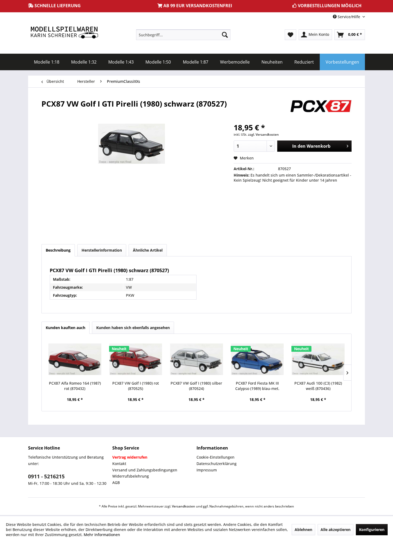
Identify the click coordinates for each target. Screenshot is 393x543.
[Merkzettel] (290, 34)
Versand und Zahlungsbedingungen (144, 469)
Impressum (206, 469)
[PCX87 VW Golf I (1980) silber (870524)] (196, 359)
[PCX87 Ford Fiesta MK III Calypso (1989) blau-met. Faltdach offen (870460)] (257, 359)
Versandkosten (183, 506)
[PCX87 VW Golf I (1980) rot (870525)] (135, 359)
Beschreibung (58, 250)
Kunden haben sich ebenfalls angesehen (133, 327)
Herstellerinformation (102, 250)
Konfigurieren (371, 529)
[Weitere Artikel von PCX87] (321, 109)
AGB (116, 482)
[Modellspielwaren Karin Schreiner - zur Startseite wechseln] (64, 33)
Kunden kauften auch (65, 327)
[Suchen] (224, 34)
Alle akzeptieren (335, 529)
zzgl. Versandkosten (263, 134)
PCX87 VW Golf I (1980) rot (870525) (135, 386)
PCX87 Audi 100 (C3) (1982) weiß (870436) (318, 386)
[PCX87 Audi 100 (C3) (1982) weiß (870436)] (318, 359)
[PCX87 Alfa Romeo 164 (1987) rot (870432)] (74, 359)
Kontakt (119, 463)
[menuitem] (183, 34)
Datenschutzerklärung (216, 463)
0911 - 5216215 (46, 476)
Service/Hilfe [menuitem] (349, 16)
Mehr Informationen (102, 534)
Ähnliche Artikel (148, 250)
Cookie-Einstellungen (215, 457)
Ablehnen (303, 529)
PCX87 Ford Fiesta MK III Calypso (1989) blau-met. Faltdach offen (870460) (257, 386)
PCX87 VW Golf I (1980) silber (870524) (196, 386)
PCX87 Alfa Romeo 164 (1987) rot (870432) (75, 386)
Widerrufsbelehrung (130, 476)
